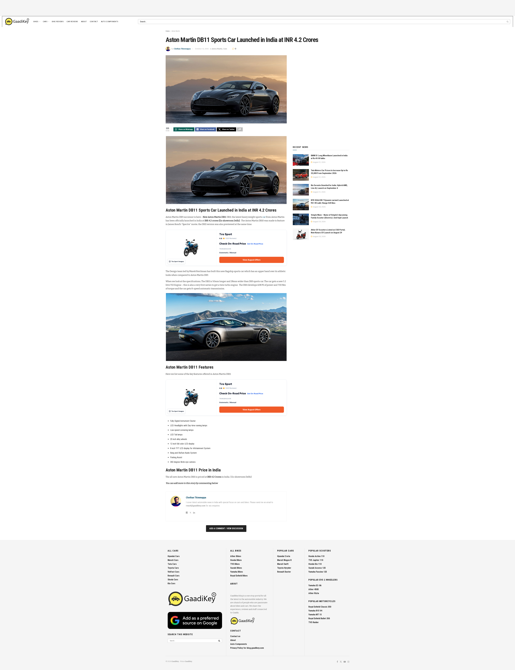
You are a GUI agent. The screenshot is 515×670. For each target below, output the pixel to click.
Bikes (36, 22)
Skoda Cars (173, 579)
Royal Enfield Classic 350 (319, 607)
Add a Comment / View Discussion (226, 528)
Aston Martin (176, 31)
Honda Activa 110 (316, 556)
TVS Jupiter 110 (315, 560)
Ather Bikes (235, 556)
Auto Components (109, 22)
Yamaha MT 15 (315, 614)
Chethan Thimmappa (182, 49)
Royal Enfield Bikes (239, 575)
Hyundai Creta (283, 556)
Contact (94, 22)
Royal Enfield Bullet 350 (319, 618)
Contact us (235, 636)
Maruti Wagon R (284, 560)
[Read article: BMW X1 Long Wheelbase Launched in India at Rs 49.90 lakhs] (301, 160)
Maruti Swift (282, 564)
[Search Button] (507, 21)
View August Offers (251, 260)
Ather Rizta (313, 593)
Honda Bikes (236, 560)
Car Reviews (72, 22)
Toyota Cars (173, 568)
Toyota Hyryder (284, 568)
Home (168, 31)
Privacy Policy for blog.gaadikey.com (247, 648)
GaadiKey (175, 661)
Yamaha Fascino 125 (317, 572)
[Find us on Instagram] (348, 662)
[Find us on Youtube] (345, 662)
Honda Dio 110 (314, 564)
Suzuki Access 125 (317, 568)
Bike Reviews (58, 22)
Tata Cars (172, 564)
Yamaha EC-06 (314, 585)
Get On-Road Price (255, 244)
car (264, 217)
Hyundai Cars (174, 556)
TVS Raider (313, 622)
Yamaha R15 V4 (315, 610)
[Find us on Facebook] (337, 662)
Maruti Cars (173, 560)
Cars (45, 22)
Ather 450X (313, 589)
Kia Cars (171, 583)
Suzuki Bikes (236, 568)
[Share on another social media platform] (240, 129)
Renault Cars (173, 575)
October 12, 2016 (202, 49)
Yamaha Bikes (236, 572)
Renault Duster (284, 572)
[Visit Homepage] (17, 21)
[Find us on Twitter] (341, 662)
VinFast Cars (173, 572)
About (84, 22)
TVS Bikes (235, 564)
